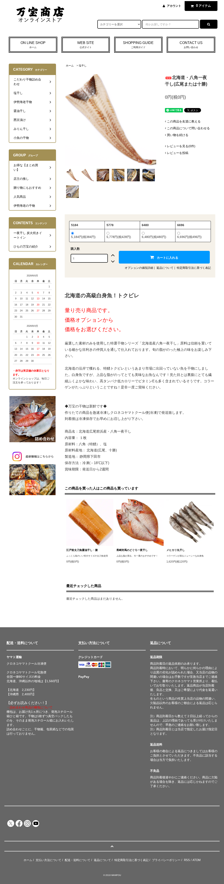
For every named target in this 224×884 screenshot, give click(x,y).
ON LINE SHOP (33, 45)
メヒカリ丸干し (175, 550)
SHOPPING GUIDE (138, 45)
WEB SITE (85, 45)
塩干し (83, 65)
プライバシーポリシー (166, 860)
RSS (187, 860)
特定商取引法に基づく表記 (194, 267)
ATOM (196, 860)
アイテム (203, 5)
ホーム (70, 65)
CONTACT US (191, 45)
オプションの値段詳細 (139, 267)
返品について (164, 267)
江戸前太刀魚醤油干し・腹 (82, 550)
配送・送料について (77, 860)
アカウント (174, 5)
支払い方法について (48, 860)
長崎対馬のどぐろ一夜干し (132, 550)
